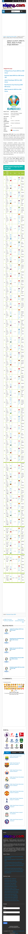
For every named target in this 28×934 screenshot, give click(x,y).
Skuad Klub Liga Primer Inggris (10, 881)
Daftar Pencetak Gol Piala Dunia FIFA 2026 (13, 862)
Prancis (10, 267)
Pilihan (7, 752)
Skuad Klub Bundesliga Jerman (10, 886)
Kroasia (19, 229)
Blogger (16, 933)
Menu (3, 1)
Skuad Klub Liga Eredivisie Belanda (11, 889)
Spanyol (10, 244)
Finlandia (19, 195)
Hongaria (10, 259)
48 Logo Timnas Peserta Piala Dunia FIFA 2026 (14, 870)
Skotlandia (10, 236)
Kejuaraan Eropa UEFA (11, 614)
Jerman (19, 268)
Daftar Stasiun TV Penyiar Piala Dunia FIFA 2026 (14, 863)
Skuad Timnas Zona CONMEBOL (11, 895)
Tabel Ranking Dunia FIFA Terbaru (11, 891)
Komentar (14, 752)
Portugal (14, 130)
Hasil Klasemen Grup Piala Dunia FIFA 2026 (13, 868)
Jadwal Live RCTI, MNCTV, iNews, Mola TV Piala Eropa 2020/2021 (16, 42)
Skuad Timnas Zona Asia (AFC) (10, 894)
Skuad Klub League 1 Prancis (10, 888)
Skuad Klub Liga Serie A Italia (10, 884)
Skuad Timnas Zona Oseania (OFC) (11, 900)
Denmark (10, 194)
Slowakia (19, 253)
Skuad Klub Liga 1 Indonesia (10, 878)
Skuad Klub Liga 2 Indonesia (10, 880)
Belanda (10, 209)
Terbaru (20, 752)
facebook (15, 1)
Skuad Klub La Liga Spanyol (10, 883)
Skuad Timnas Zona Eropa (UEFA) (11, 892)
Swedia (19, 245)
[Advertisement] (14, 25)
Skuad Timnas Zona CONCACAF (11, 897)
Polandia (10, 251)
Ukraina (19, 210)
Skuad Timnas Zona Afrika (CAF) (11, 899)
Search (21, 11)
